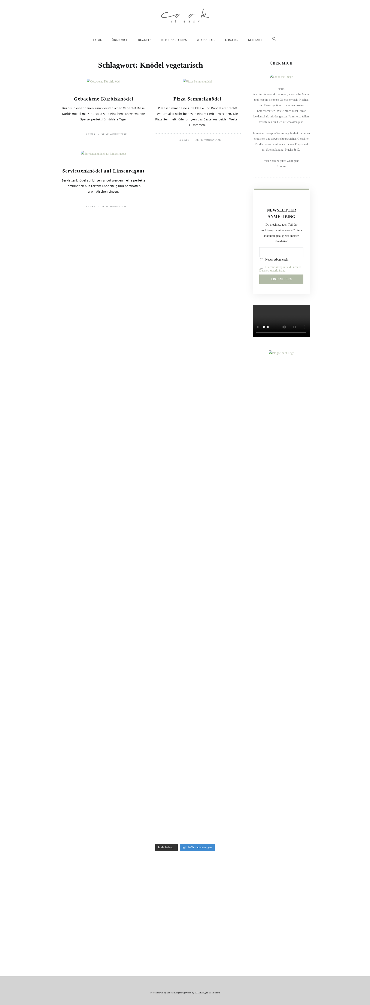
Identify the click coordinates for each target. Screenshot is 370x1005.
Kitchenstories (174, 40)
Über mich (120, 40)
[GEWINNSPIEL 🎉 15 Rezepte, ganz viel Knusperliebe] (82, 575)
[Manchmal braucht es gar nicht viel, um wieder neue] (164, 497)
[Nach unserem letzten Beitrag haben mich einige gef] (123, 617)
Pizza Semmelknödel (197, 99)
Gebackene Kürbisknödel (103, 99)
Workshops (206, 40)
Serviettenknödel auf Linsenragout (103, 171)
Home (97, 40)
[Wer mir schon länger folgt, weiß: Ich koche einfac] (246, 495)
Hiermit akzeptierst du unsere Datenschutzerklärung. (280, 269)
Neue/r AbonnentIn (276, 259)
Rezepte (144, 40)
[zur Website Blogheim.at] (281, 353)
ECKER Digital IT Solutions (207, 993)
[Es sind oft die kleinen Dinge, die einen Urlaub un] (205, 481)
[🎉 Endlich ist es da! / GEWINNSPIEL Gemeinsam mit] (287, 620)
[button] (274, 39)
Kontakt (255, 40)
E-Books (231, 40)
